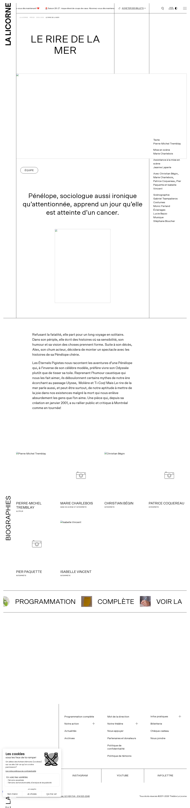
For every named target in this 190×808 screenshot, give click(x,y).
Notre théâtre (115, 723)
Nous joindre (157, 738)
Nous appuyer (115, 730)
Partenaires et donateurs (121, 738)
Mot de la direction (118, 716)
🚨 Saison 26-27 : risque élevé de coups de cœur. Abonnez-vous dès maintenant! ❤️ (75, 8)
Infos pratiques (159, 716)
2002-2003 (40, 17)
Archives (69, 738)
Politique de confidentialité (115, 747)
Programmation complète (79, 716)
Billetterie (156, 723)
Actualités (70, 730)
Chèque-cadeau (159, 730)
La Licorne (23, 17)
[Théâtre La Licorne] (8, 22)
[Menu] (185, 8)
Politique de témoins (119, 755)
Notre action (71, 723)
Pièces (32, 17)
